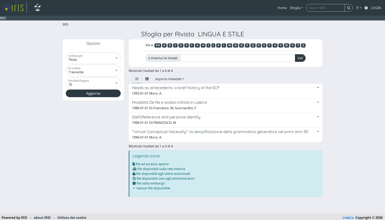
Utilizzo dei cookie (71, 217)
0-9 (158, 45)
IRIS (65, 24)
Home (282, 8)
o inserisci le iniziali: (163, 58)
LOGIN (376, 8)
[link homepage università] (37, 7)
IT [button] (357, 8)
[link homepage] (14, 7)
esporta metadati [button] (168, 79)
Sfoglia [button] (295, 8)
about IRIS (42, 217)
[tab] (137, 79)
